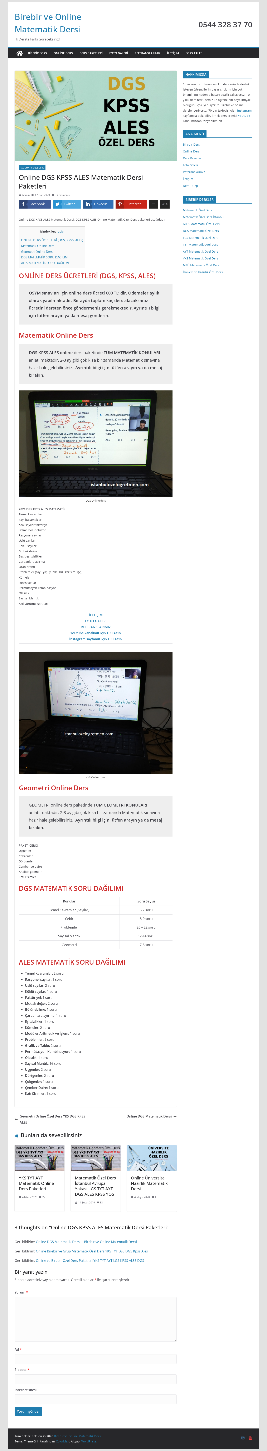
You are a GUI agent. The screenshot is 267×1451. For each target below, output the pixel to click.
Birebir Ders (37, 53)
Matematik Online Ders (37, 246)
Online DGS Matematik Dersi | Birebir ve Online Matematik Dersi (86, 1242)
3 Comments (62, 195)
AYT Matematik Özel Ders (200, 251)
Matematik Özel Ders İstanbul (203, 217)
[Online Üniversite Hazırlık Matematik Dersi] (152, 1148)
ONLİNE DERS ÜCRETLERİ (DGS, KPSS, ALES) (52, 240)
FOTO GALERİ (96, 621)
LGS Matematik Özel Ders (200, 238)
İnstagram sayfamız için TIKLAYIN (95, 639)
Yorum (21, 1292)
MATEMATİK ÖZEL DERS (32, 167)
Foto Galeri (118, 53)
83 (101, 1202)
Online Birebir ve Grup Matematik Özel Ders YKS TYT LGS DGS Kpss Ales (92, 1251)
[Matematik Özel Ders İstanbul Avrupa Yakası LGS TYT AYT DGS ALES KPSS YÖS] (96, 1148)
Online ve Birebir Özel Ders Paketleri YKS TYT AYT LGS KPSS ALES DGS (90, 1260)
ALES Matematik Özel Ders (201, 224)
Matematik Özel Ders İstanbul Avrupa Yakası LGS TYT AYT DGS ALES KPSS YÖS (95, 1186)
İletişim (173, 53)
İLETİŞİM (96, 615)
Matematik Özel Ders (197, 210)
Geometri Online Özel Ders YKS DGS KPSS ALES (52, 1119)
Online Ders (63, 53)
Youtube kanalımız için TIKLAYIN (95, 633)
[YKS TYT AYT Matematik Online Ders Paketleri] (39, 1148)
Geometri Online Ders (37, 251)
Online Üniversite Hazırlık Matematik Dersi (149, 1183)
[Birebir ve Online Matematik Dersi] (20, 53)
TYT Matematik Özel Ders (200, 245)
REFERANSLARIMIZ (96, 627)
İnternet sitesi (26, 1390)
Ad (18, 1349)
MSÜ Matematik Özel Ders (201, 265)
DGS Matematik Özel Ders (201, 231)
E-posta (22, 1369)
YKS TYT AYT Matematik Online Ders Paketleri (36, 1183)
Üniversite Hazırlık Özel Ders (203, 272)
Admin (26, 195)
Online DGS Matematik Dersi (149, 1116)
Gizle (60, 231)
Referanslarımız (147, 53)
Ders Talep (194, 53)
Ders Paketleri (91, 53)
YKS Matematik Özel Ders (200, 258)
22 (43, 1197)
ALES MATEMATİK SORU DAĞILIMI (45, 263)
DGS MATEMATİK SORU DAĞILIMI (44, 257)
